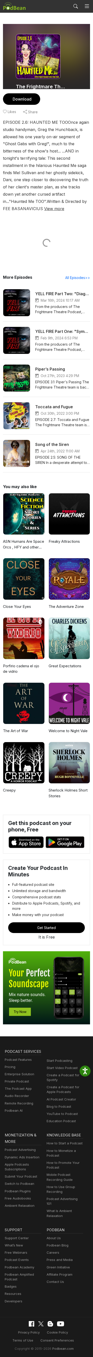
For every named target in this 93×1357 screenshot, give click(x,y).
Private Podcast (17, 1081)
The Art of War (15, 730)
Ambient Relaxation (19, 1206)
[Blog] (50, 1324)
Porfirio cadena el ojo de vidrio (21, 669)
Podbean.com (63, 1349)
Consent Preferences (57, 1340)
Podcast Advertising (20, 1150)
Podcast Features (18, 1060)
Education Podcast (61, 1121)
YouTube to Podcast (62, 1114)
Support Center (17, 1238)
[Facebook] (31, 1324)
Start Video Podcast (62, 1068)
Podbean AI (14, 1110)
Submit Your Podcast (21, 1176)
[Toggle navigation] (87, 6)
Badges (11, 1286)
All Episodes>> (77, 277)
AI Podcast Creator (61, 1099)
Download (22, 99)
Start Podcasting (59, 1061)
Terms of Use (22, 1340)
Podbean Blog (57, 1245)
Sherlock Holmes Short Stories (68, 793)
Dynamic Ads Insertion (22, 1157)
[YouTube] (60, 1323)
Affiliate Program (59, 1274)
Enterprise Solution (19, 1074)
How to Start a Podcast (65, 1143)
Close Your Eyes (17, 606)
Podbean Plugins (18, 1191)
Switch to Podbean (19, 1184)
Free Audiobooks (18, 1198)
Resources (13, 1294)
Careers (53, 1252)
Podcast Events (17, 1260)
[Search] (75, 6)
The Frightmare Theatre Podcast (41, 87)
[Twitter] (41, 1324)
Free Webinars (16, 1252)
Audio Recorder (17, 1096)
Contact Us (55, 1282)
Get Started (46, 928)
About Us (54, 1238)
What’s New (14, 1245)
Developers (13, 1301)
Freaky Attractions (64, 541)
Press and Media (60, 1260)
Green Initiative (58, 1267)
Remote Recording (19, 1103)
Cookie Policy (57, 1332)
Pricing (10, 1067)
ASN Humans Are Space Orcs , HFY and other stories (23, 544)
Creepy (9, 790)
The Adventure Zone (66, 606)
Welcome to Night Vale (68, 730)
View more (54, 208)
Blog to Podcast (59, 1106)
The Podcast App (18, 1088)
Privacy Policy (29, 1332)
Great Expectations (65, 666)
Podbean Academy (19, 1267)
